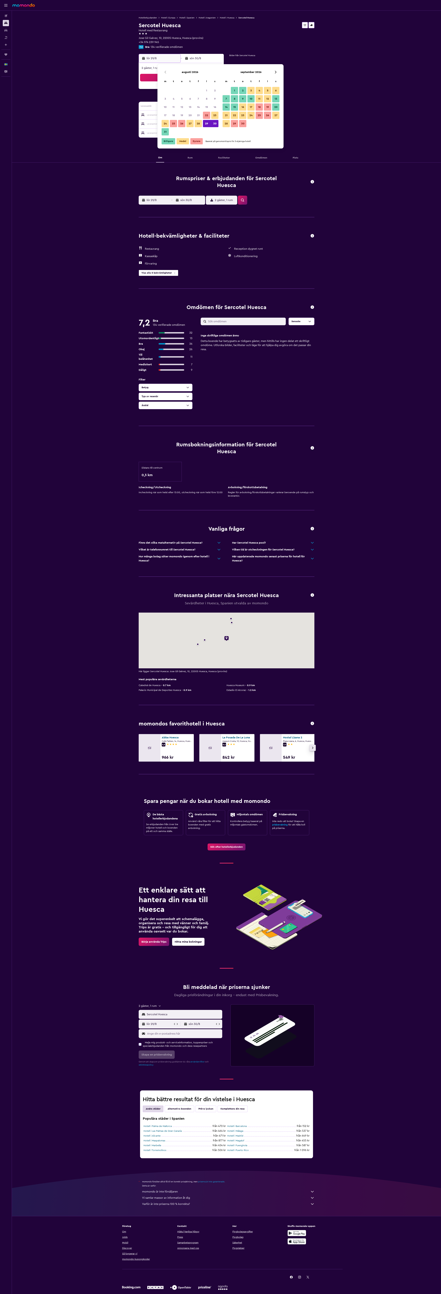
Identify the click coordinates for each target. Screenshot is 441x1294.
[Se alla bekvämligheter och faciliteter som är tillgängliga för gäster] (312, 236)
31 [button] (165, 131)
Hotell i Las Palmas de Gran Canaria (162, 1131)
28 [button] (198, 123)
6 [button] (190, 98)
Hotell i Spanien (186, 18)
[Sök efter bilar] (5, 30)
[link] (226, 847)
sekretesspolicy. (146, 1065)
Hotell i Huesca (227, 18)
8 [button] (206, 98)
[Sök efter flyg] (5, 15)
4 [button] (173, 98)
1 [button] (206, 90)
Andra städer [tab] (153, 1109)
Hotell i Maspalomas (154, 1140)
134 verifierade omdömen (167, 47)
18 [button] (173, 115)
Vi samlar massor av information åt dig (166, 1197)
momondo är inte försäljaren (160, 1191)
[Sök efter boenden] (5, 23)
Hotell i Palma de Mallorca (157, 1126)
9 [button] (215, 98)
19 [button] (182, 115)
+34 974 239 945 (149, 42)
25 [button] (173, 123)
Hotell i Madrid (235, 1136)
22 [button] (206, 115)
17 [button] (165, 115)
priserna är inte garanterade (211, 1182)
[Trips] (5, 54)
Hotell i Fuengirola (237, 1145)
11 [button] (173, 107)
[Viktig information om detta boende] (312, 448)
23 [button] (214, 115)
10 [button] (165, 107)
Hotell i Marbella (152, 1145)
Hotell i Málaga (235, 1131)
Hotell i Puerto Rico (238, 1150)
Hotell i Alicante (152, 1136)
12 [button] (182, 107)
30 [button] (215, 123)
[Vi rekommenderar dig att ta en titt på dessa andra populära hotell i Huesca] (312, 723)
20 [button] (190, 115)
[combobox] (183, 1014)
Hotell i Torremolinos (154, 1150)
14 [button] (198, 107)
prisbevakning (280, 825)
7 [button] (198, 98)
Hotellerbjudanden (148, 18)
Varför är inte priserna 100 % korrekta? (166, 1204)
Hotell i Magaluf (235, 1140)
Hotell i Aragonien (207, 18)
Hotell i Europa (168, 18)
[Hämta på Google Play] (297, 1233)
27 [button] (190, 123)
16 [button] (215, 107)
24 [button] (165, 123)
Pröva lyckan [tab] (205, 1109)
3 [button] (165, 98)
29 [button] (206, 123)
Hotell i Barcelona (237, 1126)
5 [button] (182, 98)
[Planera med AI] (5, 44)
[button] (6, 5)
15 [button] (206, 107)
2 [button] (215, 90)
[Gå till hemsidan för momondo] (23, 5)
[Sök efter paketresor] (5, 37)
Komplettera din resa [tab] (232, 1109)
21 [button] (198, 115)
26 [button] (181, 123)
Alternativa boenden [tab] (179, 1109)
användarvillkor (197, 1062)
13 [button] (190, 107)
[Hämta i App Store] (297, 1241)
